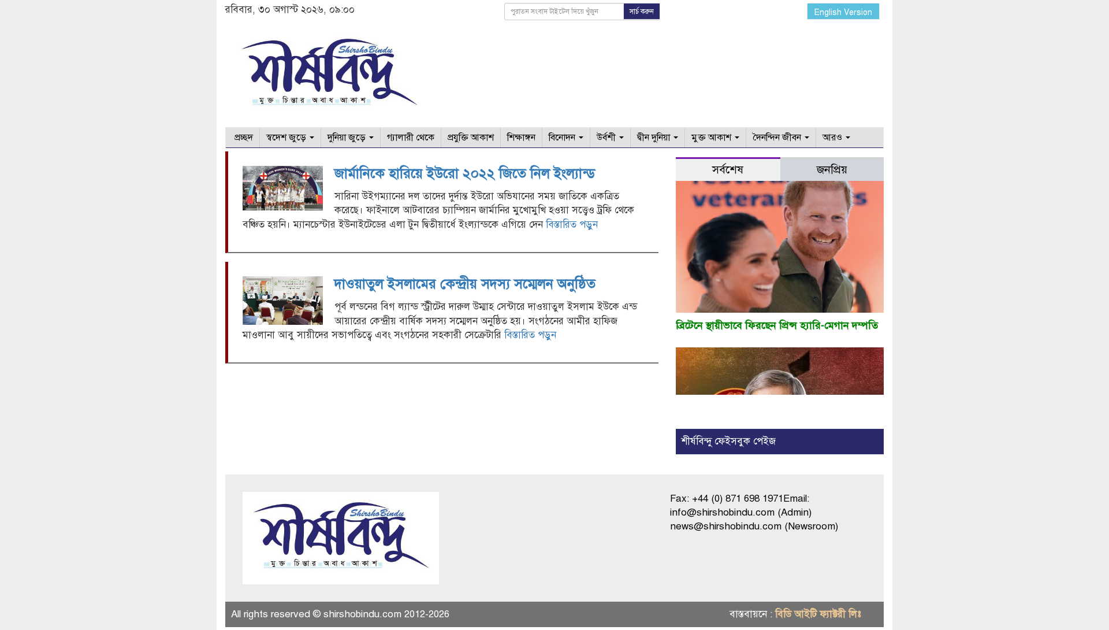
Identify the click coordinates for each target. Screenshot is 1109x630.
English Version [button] (843, 12)
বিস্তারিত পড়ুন (572, 224)
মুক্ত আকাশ (712, 137)
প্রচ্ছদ (242, 137)
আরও (833, 137)
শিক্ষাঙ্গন (521, 137)
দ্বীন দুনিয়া (654, 137)
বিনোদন (563, 137)
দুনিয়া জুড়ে (348, 137)
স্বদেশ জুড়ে (287, 137)
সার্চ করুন (642, 12)
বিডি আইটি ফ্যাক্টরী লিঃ (818, 614)
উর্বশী (607, 137)
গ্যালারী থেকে (410, 137)
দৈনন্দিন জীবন (778, 137)
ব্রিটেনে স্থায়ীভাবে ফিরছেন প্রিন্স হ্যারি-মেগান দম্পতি (777, 325)
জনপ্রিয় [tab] (832, 169)
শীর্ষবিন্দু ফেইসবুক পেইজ (729, 441)
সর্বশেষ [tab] (727, 169)
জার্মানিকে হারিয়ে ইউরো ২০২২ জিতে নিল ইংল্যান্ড (464, 173)
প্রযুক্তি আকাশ (471, 137)
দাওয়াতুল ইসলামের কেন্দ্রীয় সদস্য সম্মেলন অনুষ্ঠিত (465, 283)
